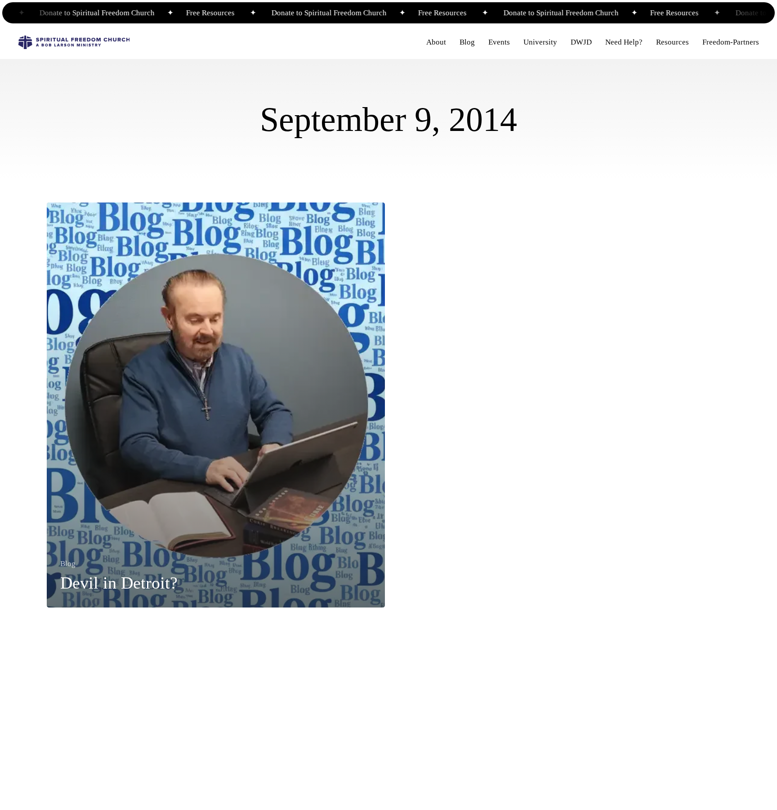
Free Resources (194, 13)
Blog (68, 563)
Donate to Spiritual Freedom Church (82, 13)
